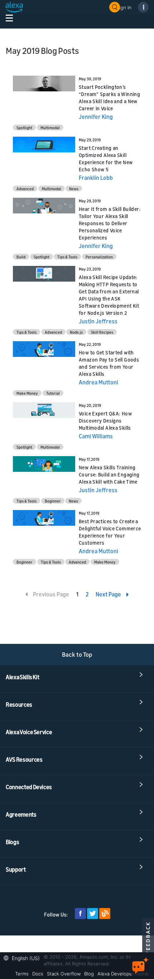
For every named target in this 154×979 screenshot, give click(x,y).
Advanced (25, 188)
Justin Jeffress (98, 321)
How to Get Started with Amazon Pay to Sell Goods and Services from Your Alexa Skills (109, 363)
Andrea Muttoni (98, 382)
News (73, 188)
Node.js (76, 332)
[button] (23, 957)
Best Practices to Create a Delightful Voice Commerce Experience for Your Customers (110, 532)
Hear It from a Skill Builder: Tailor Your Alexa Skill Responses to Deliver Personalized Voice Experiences (110, 223)
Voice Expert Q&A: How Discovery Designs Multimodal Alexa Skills (105, 420)
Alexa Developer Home (123, 973)
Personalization (99, 256)
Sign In (123, 7)
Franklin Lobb (96, 177)
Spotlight (24, 127)
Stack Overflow (64, 973)
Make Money (27, 393)
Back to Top (77, 654)
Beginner (53, 501)
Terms (22, 973)
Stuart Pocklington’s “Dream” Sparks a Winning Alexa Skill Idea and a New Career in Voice (109, 97)
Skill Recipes (102, 332)
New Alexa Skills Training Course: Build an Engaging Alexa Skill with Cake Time (109, 474)
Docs (37, 973)
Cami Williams (96, 436)
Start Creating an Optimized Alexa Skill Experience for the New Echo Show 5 (106, 158)
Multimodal (50, 127)
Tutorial (53, 393)
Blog (89, 973)
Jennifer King (96, 116)
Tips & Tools (67, 256)
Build (20, 256)
